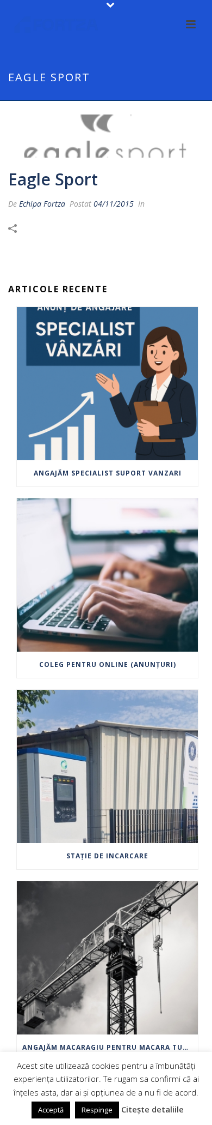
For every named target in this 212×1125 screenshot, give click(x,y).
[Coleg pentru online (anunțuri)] (107, 575)
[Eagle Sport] (106, 136)
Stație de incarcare (107, 856)
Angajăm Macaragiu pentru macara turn (108, 1047)
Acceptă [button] (51, 1110)
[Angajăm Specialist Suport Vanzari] (107, 383)
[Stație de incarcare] (107, 766)
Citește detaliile (152, 1109)
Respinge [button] (97, 1110)
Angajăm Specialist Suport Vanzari (108, 473)
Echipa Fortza (42, 203)
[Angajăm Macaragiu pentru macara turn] (107, 957)
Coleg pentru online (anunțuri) (107, 664)
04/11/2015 (113, 203)
